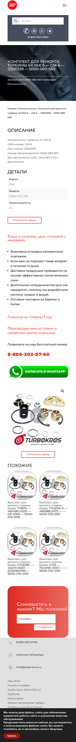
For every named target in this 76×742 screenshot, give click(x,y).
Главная (12, 108)
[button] (62, 391)
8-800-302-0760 (38, 37)
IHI (10, 208)
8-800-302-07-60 (29, 354)
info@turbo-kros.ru (28, 667)
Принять (11, 735)
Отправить (45, 627)
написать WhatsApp (30, 654)
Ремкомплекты (17, 84)
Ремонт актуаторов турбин (26, 702)
